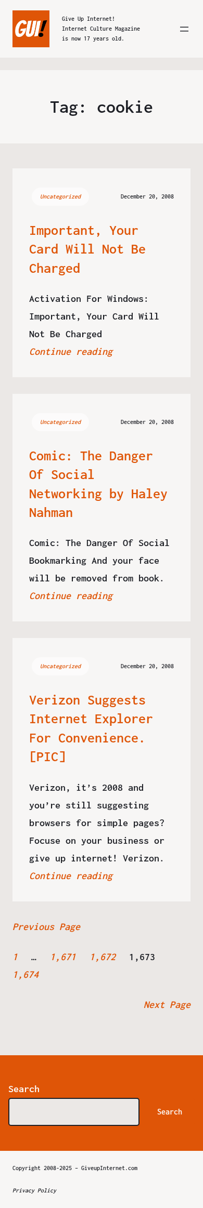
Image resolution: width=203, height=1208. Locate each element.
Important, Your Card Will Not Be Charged (87, 248)
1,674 (25, 974)
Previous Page (46, 926)
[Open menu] (184, 29)
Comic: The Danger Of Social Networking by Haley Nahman (98, 484)
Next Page (167, 1004)
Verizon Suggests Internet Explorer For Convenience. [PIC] (91, 728)
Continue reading (70, 351)
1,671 (63, 956)
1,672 (103, 956)
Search (24, 1088)
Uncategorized (60, 196)
